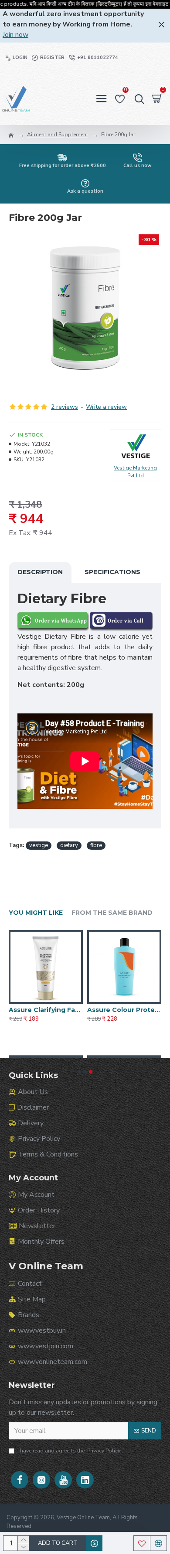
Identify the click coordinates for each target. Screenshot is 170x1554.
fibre (96, 845)
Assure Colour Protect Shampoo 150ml (124, 1010)
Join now (15, 34)
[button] (79, 1072)
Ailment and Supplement (57, 134)
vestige (38, 845)
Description (40, 572)
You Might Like (36, 913)
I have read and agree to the (68, 1450)
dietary (69, 845)
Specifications (112, 572)
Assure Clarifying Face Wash (46, 1010)
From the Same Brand (112, 913)
